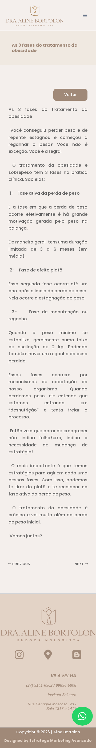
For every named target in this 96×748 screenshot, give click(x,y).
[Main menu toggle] (85, 15)
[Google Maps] (48, 655)
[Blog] (77, 655)
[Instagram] (19, 655)
